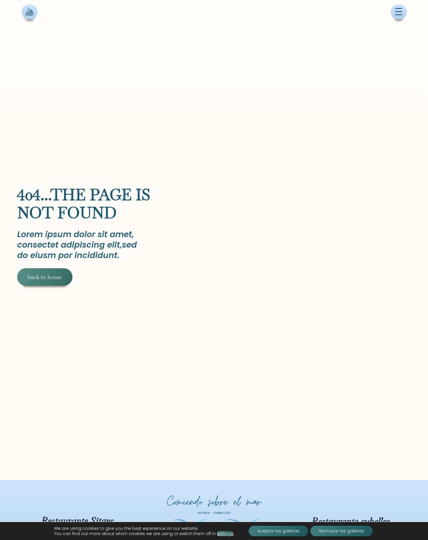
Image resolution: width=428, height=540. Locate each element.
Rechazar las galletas (341, 531)
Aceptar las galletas (278, 531)
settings (225, 533)
